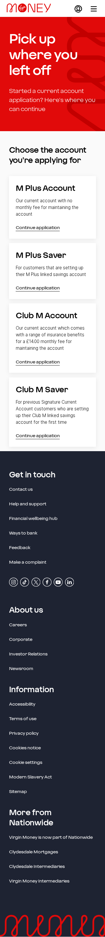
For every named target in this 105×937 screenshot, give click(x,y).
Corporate (20, 639)
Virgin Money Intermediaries (39, 880)
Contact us (21, 489)
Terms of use (22, 718)
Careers (18, 624)
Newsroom (21, 668)
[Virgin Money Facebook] (47, 582)
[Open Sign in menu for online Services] (78, 9)
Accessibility (22, 703)
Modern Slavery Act (30, 776)
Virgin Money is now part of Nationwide (51, 837)
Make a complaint (27, 562)
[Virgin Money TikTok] (24, 582)
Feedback (19, 547)
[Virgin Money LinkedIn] (69, 582)
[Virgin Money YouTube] (58, 582)
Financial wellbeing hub (33, 518)
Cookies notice (25, 747)
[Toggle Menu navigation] (93, 9)
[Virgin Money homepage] (31, 9)
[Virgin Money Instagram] (13, 582)
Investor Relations (28, 653)
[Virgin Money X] (36, 582)
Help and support (27, 503)
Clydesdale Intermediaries (37, 866)
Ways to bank (23, 532)
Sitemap (18, 791)
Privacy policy (23, 733)
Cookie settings (25, 762)
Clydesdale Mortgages (33, 851)
